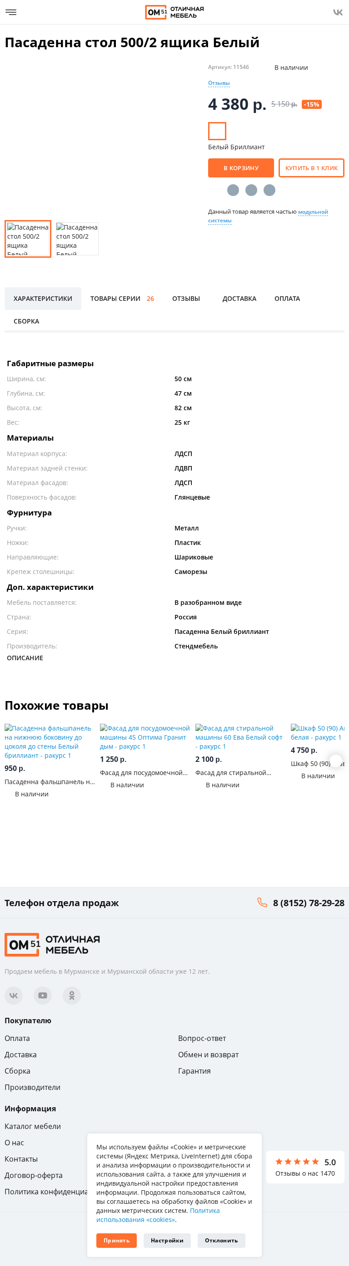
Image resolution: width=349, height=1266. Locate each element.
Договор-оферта (34, 1175)
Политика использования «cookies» (158, 1215)
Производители (32, 1087)
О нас (14, 1143)
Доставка (21, 1055)
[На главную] (174, 12)
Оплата (17, 1038)
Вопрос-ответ (202, 1038)
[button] (335, 761)
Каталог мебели (33, 1126)
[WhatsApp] (269, 190)
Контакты (21, 1159)
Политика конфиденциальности (61, 1192)
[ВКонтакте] (233, 190)
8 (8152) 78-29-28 (308, 903)
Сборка (17, 1071)
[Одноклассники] (251, 190)
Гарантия (194, 1071)
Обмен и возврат (208, 1055)
